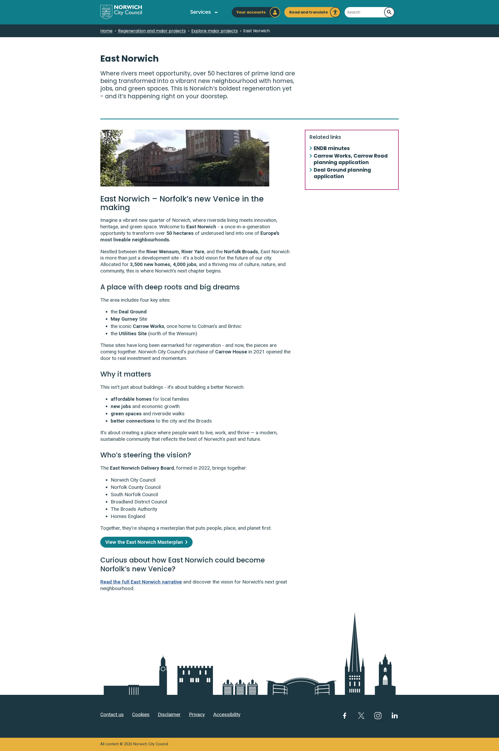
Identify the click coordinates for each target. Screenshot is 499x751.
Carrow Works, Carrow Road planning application (351, 159)
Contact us (112, 714)
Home (106, 31)
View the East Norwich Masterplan (144, 542)
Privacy (197, 714)
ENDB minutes (332, 148)
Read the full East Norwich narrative (141, 582)
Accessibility (226, 714)
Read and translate (308, 13)
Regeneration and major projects (152, 31)
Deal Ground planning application (342, 173)
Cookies (140, 714)
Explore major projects (214, 31)
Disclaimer (169, 714)
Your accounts (251, 12)
